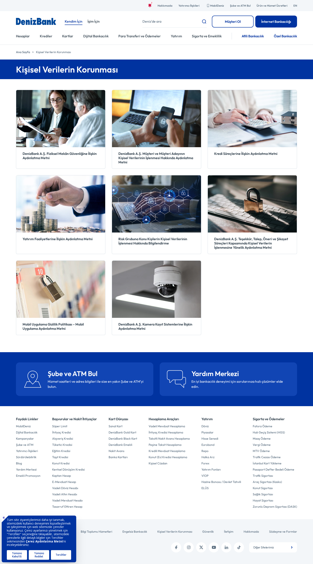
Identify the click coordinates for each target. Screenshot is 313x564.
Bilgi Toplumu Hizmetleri (96, 531)
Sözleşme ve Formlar (283, 531)
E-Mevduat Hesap (64, 482)
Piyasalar (207, 432)
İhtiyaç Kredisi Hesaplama (166, 432)
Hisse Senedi (209, 438)
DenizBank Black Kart (123, 438)
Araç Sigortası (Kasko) (267, 482)
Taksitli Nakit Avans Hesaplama (169, 438)
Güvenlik (208, 531)
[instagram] (189, 547)
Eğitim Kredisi (61, 451)
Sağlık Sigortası (263, 494)
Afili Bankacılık (253, 36)
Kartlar (67, 36)
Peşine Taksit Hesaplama (165, 445)
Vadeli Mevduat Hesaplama (167, 426)
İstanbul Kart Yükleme (267, 463)
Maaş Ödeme (262, 438)
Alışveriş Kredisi (62, 438)
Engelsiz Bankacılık (134, 531)
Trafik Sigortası (263, 476)
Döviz (205, 426)
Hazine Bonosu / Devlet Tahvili (221, 482)
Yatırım (176, 36)
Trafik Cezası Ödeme (267, 457)
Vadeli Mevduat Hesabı (67, 500)
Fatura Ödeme (262, 426)
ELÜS (205, 488)
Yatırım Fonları (211, 469)
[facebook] (176, 547)
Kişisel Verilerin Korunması (174, 531)
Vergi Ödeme (262, 445)
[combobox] (273, 547)
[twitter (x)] (201, 547)
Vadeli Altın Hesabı (64, 494)
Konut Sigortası (263, 488)
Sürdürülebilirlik (26, 457)
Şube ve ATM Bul (240, 5)
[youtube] (214, 547)
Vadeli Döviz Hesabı (65, 488)
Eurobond (207, 445)
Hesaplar (23, 36)
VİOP (204, 476)
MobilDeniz (217, 5)
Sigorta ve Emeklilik (207, 36)
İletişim (228, 531)
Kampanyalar (25, 438)
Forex (205, 463)
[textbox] (273, 547)
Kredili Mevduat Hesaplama (167, 451)
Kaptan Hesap (61, 476)
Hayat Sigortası (263, 500)
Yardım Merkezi (26, 469)
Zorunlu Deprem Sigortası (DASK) (275, 507)
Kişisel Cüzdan (158, 463)
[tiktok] (239, 547)
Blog (19, 463)
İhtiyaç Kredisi (61, 432)
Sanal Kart (115, 426)
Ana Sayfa (23, 52)
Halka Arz (207, 457)
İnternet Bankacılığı (276, 21)
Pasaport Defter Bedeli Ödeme (273, 469)
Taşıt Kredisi (60, 457)
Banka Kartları (118, 457)
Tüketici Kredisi (62, 445)
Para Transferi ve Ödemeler (139, 36)
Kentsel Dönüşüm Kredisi (68, 469)
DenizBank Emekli (120, 445)
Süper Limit (59, 426)
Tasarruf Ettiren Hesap (67, 507)
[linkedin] (226, 547)
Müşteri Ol (233, 21)
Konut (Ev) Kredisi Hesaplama (168, 457)
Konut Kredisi (61, 463)
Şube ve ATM (24, 445)
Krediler (46, 36)
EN (295, 5)
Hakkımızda (165, 5)
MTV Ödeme (261, 451)
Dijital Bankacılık (96, 36)
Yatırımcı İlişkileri (189, 5)
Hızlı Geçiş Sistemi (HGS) (269, 432)
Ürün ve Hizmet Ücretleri (272, 5)
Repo (204, 451)
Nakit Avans (116, 451)
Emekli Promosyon (28, 476)
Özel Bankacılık (285, 36)
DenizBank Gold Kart (122, 432)
